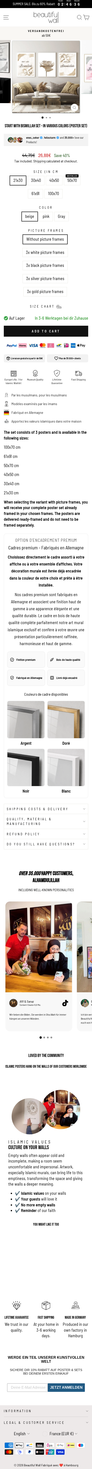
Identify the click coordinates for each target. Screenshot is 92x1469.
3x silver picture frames (45, 278)
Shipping (39, 161)
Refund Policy (23, 834)
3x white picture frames (45, 252)
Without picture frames (45, 239)
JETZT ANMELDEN (66, 1387)
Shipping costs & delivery (37, 809)
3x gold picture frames (45, 291)
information (18, 1411)
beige (29, 216)
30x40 (36, 180)
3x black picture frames (45, 265)
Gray (61, 216)
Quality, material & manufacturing (29, 821)
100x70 (53, 193)
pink (46, 216)
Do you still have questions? (41, 844)
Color (46, 207)
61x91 (35, 193)
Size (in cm (46, 172)
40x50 (54, 180)
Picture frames (46, 230)
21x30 (18, 180)
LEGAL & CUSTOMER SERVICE (34, 1422)
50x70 (72, 180)
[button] (41, 1037)
